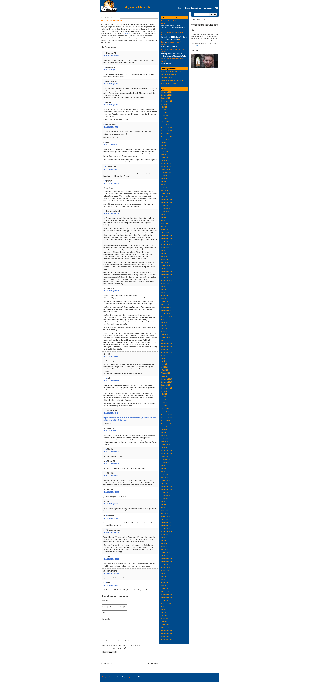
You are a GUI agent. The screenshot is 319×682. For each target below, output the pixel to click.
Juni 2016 (164, 361)
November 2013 (166, 454)
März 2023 (164, 119)
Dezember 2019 (166, 235)
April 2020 (164, 223)
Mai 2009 (164, 615)
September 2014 (166, 424)
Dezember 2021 (166, 164)
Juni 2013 (164, 469)
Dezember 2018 (166, 271)
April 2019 (164, 259)
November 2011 (166, 525)
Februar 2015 (165, 409)
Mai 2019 (164, 256)
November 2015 (166, 382)
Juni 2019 (164, 253)
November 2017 (166, 310)
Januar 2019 (165, 268)
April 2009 (164, 618)
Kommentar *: (106, 619)
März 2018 (164, 298)
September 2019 (166, 244)
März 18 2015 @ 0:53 (110, 84)
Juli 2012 (164, 502)
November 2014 (166, 418)
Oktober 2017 (165, 313)
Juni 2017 (164, 325)
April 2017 (164, 331)
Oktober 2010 (165, 564)
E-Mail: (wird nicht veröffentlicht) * (113, 607)
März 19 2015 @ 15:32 (111, 431)
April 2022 (164, 152)
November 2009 (166, 597)
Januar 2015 (165, 412)
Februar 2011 (165, 552)
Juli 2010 (164, 573)
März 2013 (164, 478)
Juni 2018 (164, 289)
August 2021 (165, 176)
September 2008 (166, 639)
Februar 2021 (165, 194)
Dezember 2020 (166, 200)
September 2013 (166, 460)
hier (197, 45)
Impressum (208, 8)
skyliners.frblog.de (137, 7)
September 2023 (166, 101)
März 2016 (164, 370)
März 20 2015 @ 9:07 (110, 518)
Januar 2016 (165, 376)
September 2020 (166, 209)
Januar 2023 (165, 125)
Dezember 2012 (166, 487)
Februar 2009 (165, 624)
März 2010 (164, 585)
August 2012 (165, 499)
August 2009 (165, 606)
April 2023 (164, 116)
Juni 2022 (164, 146)
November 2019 (166, 238)
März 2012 (164, 513)
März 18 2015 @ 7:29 (110, 105)
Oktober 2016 (165, 349)
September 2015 (166, 388)
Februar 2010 (165, 588)
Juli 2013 (164, 466)
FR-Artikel (128, 33)
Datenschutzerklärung (193, 8)
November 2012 (166, 490)
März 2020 (164, 226)
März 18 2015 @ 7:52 (110, 127)
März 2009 (164, 621)
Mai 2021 (164, 185)
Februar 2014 (165, 445)
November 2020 (166, 203)
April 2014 (164, 439)
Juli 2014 (164, 430)
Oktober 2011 (165, 528)
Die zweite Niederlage (168, 74)
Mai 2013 (164, 472)
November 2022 (166, 131)
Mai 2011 (164, 543)
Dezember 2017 (166, 307)
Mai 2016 (164, 364)
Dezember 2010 (166, 558)
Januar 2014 (165, 448)
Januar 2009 (165, 627)
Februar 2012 (165, 516)
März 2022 (164, 155)
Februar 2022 (165, 158)
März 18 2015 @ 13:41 (111, 291)
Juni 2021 (164, 182)
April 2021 (164, 188)
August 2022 (165, 140)
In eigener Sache (166, 77)
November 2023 (166, 95)
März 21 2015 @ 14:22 (111, 559)
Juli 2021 (164, 179)
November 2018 (166, 274)
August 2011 (165, 534)
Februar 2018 (165, 301)
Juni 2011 (164, 540)
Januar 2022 (165, 161)
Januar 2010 (165, 591)
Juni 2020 (164, 217)
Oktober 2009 (165, 600)
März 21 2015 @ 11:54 (111, 532)
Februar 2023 (165, 122)
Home (180, 8)
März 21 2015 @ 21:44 (111, 573)
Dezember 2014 (166, 415)
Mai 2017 (164, 328)
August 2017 (165, 319)
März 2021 (164, 191)
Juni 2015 (164, 397)
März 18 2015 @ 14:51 (111, 381)
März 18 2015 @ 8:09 (110, 145)
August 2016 (165, 355)
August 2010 (165, 570)
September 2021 (166, 173)
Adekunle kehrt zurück (168, 83)
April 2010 (164, 582)
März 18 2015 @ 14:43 (111, 356)
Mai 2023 (164, 113)
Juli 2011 (164, 537)
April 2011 (164, 546)
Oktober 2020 (165, 206)
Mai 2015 (164, 400)
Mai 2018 (164, 292)
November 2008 (166, 633)
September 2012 (166, 496)
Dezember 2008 (166, 630)
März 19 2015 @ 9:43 (110, 413)
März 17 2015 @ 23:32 (111, 55)
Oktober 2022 (165, 134)
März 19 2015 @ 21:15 (111, 504)
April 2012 (164, 510)
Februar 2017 (165, 337)
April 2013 (164, 475)
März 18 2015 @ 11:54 (111, 213)
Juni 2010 (164, 576)
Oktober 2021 (165, 170)
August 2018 (165, 283)
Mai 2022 (164, 149)
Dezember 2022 (166, 128)
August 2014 (165, 427)
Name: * (105, 601)
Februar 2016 (165, 373)
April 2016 (164, 367)
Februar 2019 (165, 265)
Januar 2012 (165, 519)
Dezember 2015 (166, 379)
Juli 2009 (164, 609)
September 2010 (166, 567)
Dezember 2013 (166, 451)
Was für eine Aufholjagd (112, 20)
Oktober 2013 (165, 457)
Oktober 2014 (165, 421)
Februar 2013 (165, 481)
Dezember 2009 (166, 594)
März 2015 (164, 406)
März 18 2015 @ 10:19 (111, 169)
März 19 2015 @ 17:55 (111, 475)
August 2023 (165, 104)
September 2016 (166, 352)
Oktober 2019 (165, 241)
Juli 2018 (164, 286)
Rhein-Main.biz (143, 677)
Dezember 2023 (166, 92)
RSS (216, 8)
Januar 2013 (165, 484)
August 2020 (165, 212)
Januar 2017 (165, 340)
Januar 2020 (165, 232)
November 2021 (166, 167)
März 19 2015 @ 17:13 (111, 452)
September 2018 (166, 280)
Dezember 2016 (166, 343)
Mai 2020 (164, 220)
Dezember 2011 (166, 522)
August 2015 (165, 391)
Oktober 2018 (165, 277)
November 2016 (166, 346)
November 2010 (166, 561)
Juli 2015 (164, 394)
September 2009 (166, 603)
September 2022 (166, 137)
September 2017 (166, 316)
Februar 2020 (165, 229)
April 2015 (164, 403)
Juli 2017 (164, 322)
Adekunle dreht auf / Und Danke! (172, 71)
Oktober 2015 (165, 385)
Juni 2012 (164, 504)
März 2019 (164, 262)
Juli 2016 (164, 358)
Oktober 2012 (165, 493)
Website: (105, 613)
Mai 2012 (164, 507)
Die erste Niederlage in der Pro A (172, 80)
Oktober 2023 (165, 98)
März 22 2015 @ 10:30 (111, 585)
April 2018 (164, 295)
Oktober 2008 (165, 636)
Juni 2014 (164, 433)
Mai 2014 (164, 436)
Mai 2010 (164, 579)
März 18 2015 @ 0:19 (110, 70)
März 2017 (164, 334)
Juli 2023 (164, 107)
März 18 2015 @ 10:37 (111, 183)
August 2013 (165, 463)
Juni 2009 (164, 612)
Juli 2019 (164, 250)
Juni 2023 (164, 110)
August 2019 (165, 247)
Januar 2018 (165, 304)
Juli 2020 (164, 214)
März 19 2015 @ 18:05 (111, 492)
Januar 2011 (165, 555)
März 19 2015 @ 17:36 (111, 464)
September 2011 (166, 531)
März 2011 (164, 549)
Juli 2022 (164, 143)
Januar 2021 (165, 197)
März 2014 (164, 442)
